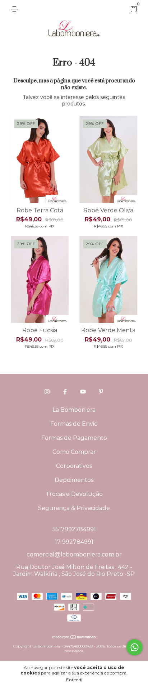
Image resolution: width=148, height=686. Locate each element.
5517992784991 (74, 529)
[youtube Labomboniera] (83, 391)
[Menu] (15, 9)
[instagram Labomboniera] (47, 391)
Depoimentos (74, 480)
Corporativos (74, 465)
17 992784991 (74, 541)
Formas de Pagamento (74, 437)
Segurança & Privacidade (74, 508)
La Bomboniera (74, 409)
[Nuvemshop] (74, 638)
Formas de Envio (74, 423)
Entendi (74, 679)
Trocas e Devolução (74, 494)
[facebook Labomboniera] (65, 391)
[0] (132, 10)
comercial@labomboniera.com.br (74, 554)
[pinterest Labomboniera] (101, 391)
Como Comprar (74, 451)
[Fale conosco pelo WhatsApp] (134, 647)
